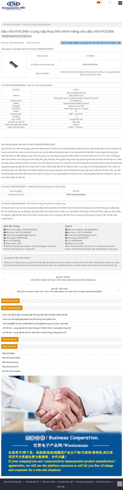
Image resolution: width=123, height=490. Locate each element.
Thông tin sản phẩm (84, 482)
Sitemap (61, 486)
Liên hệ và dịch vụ (103, 482)
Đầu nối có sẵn (49, 482)
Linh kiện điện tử (32, 482)
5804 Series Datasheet (76, 194)
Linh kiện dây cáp (65, 482)
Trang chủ (26, 24)
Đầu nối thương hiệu (41, 24)
